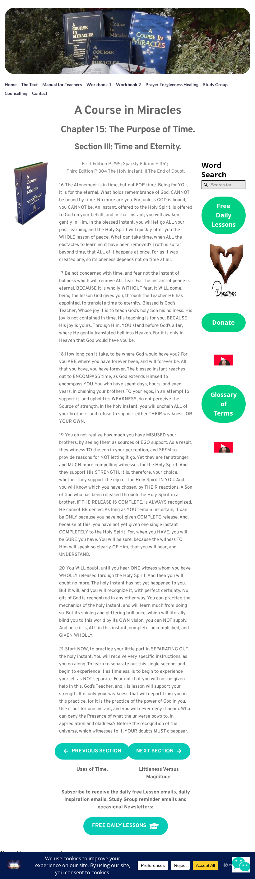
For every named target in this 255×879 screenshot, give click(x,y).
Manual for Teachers (62, 84)
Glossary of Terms (224, 403)
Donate (223, 322)
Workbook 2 (128, 84)
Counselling (16, 93)
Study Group (215, 84)
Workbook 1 (98, 84)
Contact (39, 93)
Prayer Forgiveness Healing (172, 84)
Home (10, 84)
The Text (29, 84)
